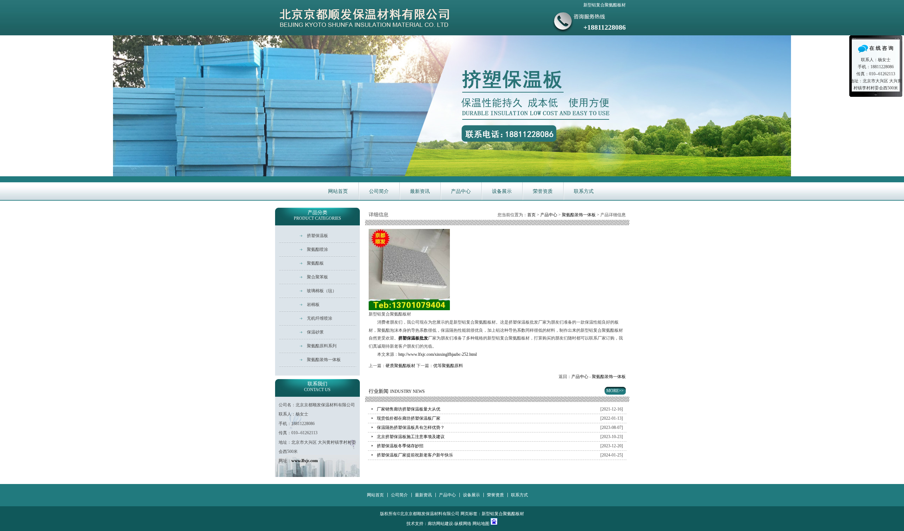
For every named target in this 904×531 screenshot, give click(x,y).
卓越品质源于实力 (452, 105)
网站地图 (480, 523)
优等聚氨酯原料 (448, 365)
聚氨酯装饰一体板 (579, 214)
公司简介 (379, 191)
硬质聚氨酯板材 (400, 365)
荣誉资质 (543, 191)
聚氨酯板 (315, 263)
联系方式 (584, 191)
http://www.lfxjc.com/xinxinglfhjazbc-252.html (437, 354)
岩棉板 (313, 304)
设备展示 (502, 191)
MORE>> (615, 390)
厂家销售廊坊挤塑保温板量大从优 (408, 409)
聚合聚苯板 (317, 277)
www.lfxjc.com (304, 460)
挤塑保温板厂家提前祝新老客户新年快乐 (415, 455)
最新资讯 (420, 191)
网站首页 (338, 191)
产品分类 (317, 215)
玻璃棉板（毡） (322, 290)
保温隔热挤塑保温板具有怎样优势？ (411, 427)
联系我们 (317, 386)
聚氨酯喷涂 (317, 249)
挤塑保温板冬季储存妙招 (400, 445)
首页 (531, 214)
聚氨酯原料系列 (322, 345)
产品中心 (461, 191)
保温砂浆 (315, 332)
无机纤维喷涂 (319, 318)
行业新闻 (397, 391)
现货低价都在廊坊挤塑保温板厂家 (408, 418)
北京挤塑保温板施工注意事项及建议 (411, 436)
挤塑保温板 (317, 235)
